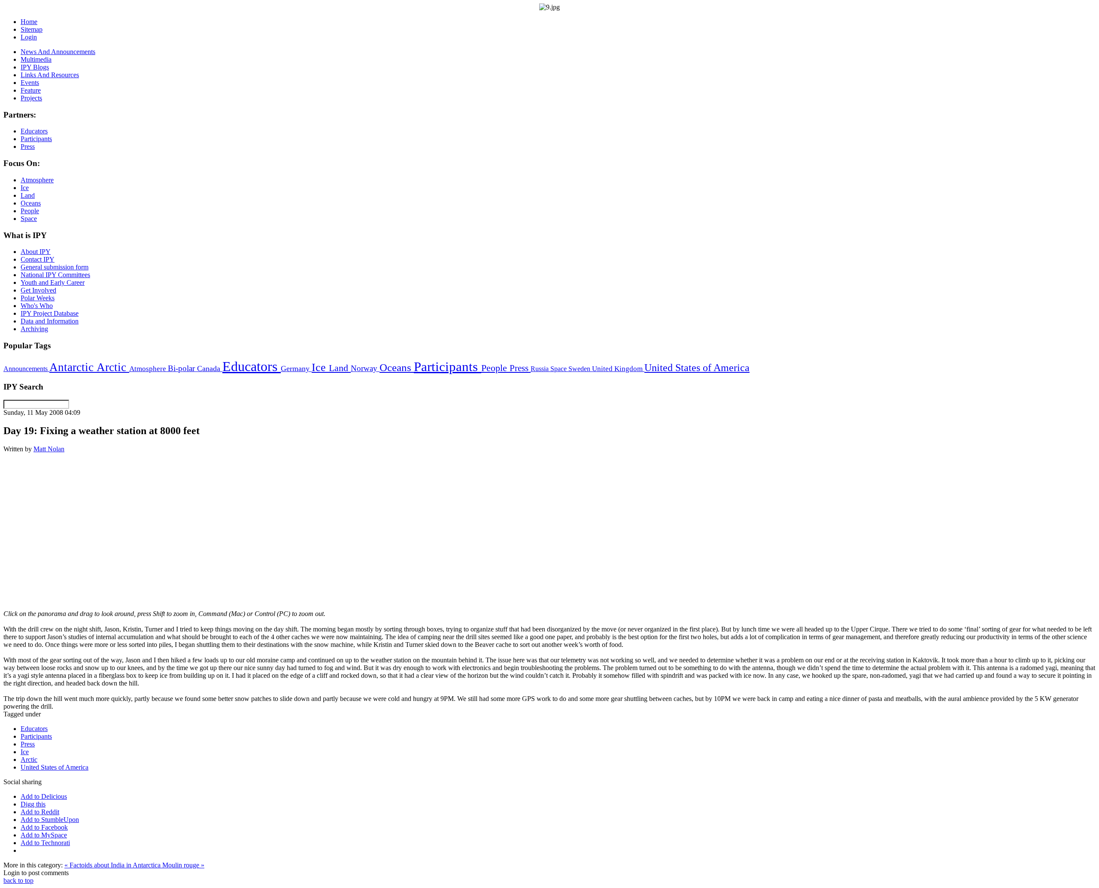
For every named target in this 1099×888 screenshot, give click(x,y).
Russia (540, 368)
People (495, 368)
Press (520, 368)
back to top (18, 880)
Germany (296, 368)
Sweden (580, 368)
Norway (365, 368)
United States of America (697, 367)
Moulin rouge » (183, 865)
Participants (447, 366)
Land (340, 367)
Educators (251, 366)
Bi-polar (182, 368)
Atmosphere (148, 368)
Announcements (26, 368)
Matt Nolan (48, 449)
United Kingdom (618, 369)
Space (559, 368)
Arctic (113, 367)
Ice (320, 367)
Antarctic (73, 367)
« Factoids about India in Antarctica (113, 865)
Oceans (396, 367)
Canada (209, 368)
